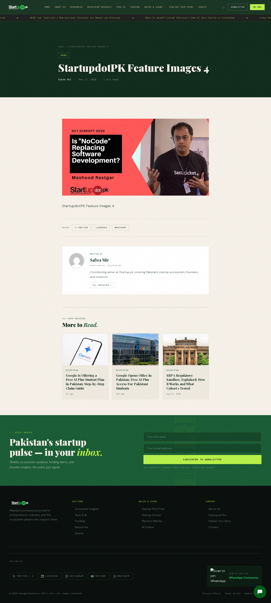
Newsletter (238, 7)
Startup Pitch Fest (153, 509)
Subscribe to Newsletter (202, 459)
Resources (76, 7)
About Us (60, 7)
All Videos (148, 527)
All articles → (102, 285)
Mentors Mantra (152, 521)
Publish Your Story (181, 7)
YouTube (100, 576)
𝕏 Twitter (81, 227)
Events (202, 7)
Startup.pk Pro (217, 515)
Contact (214, 527)
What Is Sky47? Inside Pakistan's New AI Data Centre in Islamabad (109, 17)
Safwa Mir (99, 260)
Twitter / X (25, 576)
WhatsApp (120, 227)
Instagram (76, 576)
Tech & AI (81, 515)
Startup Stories (151, 515)
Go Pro (257, 7)
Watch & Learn (154, 7)
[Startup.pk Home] (18, 7)
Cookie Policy (252, 593)
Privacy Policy (212, 593)
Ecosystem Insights (99, 7)
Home (47, 7)
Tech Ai (121, 7)
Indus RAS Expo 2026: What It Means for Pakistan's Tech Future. (223, 17)
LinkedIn (101, 227)
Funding (135, 7)
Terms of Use (232, 593)
